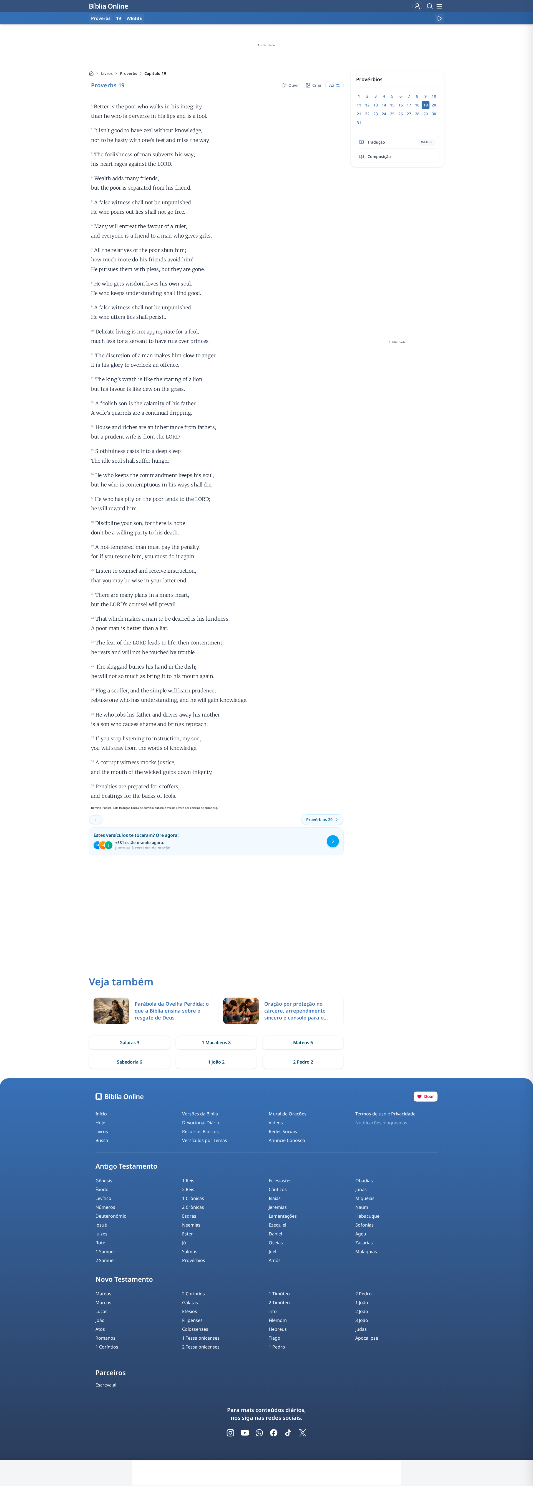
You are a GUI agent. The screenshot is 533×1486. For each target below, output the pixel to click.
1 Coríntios (106, 1347)
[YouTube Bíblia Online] (244, 1432)
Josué (101, 1225)
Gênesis (103, 1180)
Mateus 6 (303, 1042)
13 (375, 105)
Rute (100, 1243)
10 (434, 96)
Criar (316, 85)
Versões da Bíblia (200, 1114)
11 (359, 105)
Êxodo (102, 1189)
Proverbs (128, 73)
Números (105, 1207)
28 (417, 113)
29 (425, 113)
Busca (101, 1140)
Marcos (103, 1302)
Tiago (274, 1338)
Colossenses (195, 1329)
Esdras (189, 1216)
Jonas (361, 1189)
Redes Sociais (283, 1131)
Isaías (275, 1198)
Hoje (100, 1123)
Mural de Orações (287, 1114)
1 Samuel (105, 1251)
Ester (187, 1234)
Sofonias (364, 1225)
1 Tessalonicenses (201, 1338)
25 (392, 113)
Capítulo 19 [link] (155, 73)
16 (400, 105)
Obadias (364, 1180)
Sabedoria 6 (129, 1062)
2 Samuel (105, 1260)
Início (101, 1114)
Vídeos (276, 1123)
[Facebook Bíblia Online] (273, 1432)
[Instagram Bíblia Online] (230, 1432)
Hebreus (278, 1329)
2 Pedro (363, 1294)
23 (375, 113)
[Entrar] (417, 6)
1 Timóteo (279, 1294)
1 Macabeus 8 (216, 1042)
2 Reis (188, 1189)
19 (118, 18)
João (100, 1320)
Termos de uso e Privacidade (385, 1114)
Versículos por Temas (204, 1140)
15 (392, 105)
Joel (272, 1251)
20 (434, 105)
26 (400, 113)
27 (409, 113)
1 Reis (188, 1180)
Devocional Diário (200, 1123)
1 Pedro (277, 1347)
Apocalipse (366, 1338)
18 (417, 105)
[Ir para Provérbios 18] (95, 819)
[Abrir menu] (439, 6)
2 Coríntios (193, 1294)
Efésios (189, 1311)
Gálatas (190, 1302)
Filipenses (192, 1320)
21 (359, 113)
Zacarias (364, 1243)
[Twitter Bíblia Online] (302, 1432)
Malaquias (366, 1251)
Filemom (278, 1320)
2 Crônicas (193, 1207)
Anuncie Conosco (287, 1140)
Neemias (191, 1225)
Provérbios (193, 1260)
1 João (361, 1302)
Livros (107, 73)
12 (367, 105)
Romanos (105, 1338)
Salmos (189, 1251)
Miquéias (364, 1198)
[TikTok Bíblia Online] (288, 1432)
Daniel (275, 1234)
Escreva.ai (105, 1385)
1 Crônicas (193, 1198)
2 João (361, 1311)
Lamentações (283, 1216)
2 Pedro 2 (303, 1062)
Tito (273, 1311)
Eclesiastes (280, 1180)
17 (409, 105)
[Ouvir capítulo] (439, 18)
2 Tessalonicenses (201, 1347)
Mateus (103, 1294)
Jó (184, 1243)
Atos (100, 1329)
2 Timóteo (279, 1302)
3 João (361, 1320)
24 (384, 113)
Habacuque (367, 1216)
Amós (275, 1260)
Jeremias (278, 1207)
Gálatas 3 (129, 1042)
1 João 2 (216, 1062)
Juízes (101, 1234)
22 (367, 113)
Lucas (101, 1311)
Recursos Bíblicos (200, 1131)
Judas (361, 1329)
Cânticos (278, 1189)
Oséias (276, 1243)
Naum (361, 1207)
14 (384, 105)
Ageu (360, 1234)
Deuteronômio (111, 1216)
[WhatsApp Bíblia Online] (259, 1432)
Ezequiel (277, 1225)
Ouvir (293, 85)
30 (434, 113)
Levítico (103, 1198)
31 (359, 122)
